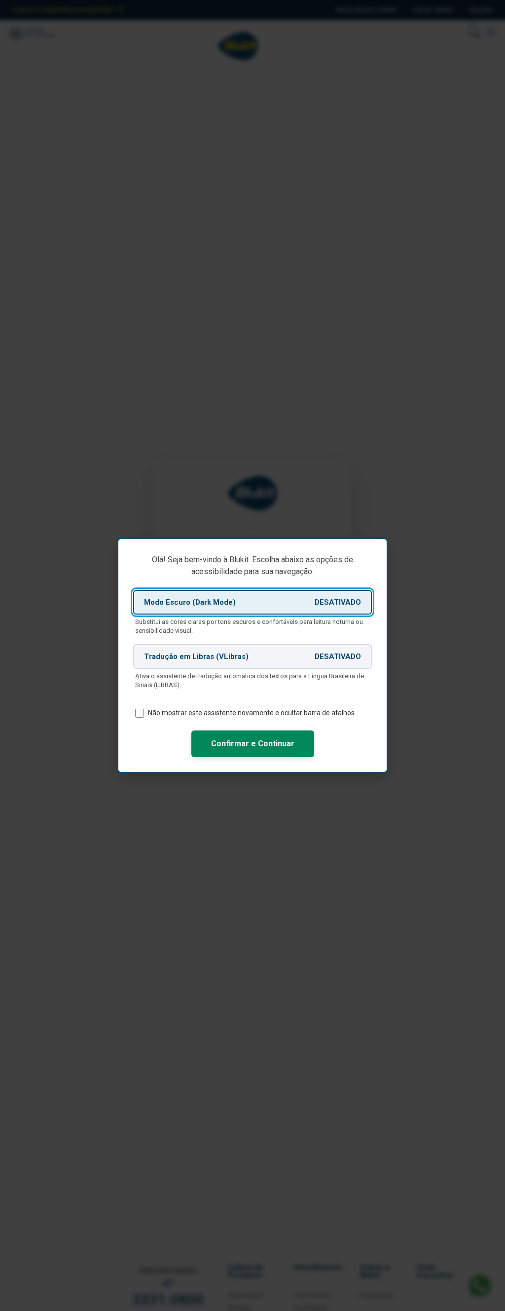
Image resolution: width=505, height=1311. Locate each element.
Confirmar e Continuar (252, 743)
